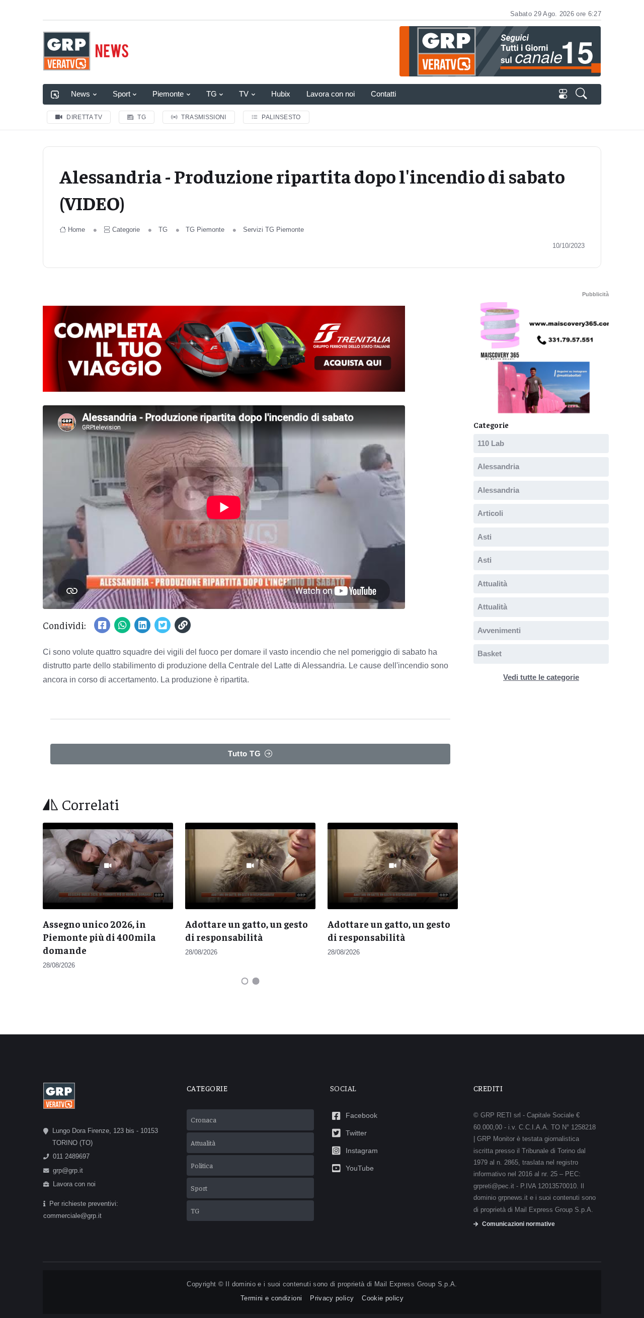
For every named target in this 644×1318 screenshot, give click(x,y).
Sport (121, 94)
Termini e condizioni (271, 1298)
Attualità (492, 583)
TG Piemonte (205, 229)
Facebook (361, 1115)
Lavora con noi (330, 94)
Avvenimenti (499, 630)
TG (211, 94)
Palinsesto (281, 117)
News (80, 94)
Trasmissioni (203, 117)
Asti (484, 536)
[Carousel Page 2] (256, 981)
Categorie (126, 229)
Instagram (362, 1151)
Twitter (356, 1133)
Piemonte (168, 94)
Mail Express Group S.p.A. (415, 1284)
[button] (582, 94)
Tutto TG (244, 753)
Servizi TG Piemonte (273, 229)
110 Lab (490, 442)
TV (244, 94)
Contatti (383, 94)
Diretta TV (84, 117)
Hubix (280, 94)
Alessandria (498, 466)
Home (76, 229)
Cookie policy (383, 1298)
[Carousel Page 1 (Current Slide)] (245, 981)
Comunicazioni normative (518, 1223)
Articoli (490, 513)
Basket (489, 653)
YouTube (360, 1168)
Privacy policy (332, 1298)
